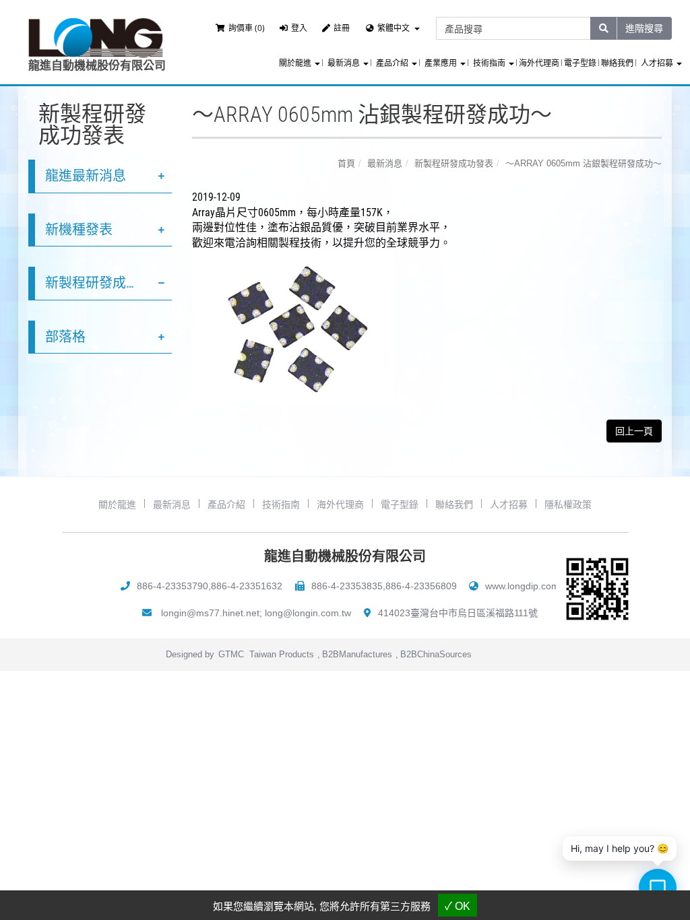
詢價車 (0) (246, 28)
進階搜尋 (644, 28)
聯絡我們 (617, 63)
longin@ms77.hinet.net (210, 612)
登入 (299, 28)
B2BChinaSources (436, 654)
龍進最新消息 (85, 176)
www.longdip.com (522, 586)
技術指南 (281, 504)
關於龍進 (117, 504)
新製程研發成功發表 (105, 283)
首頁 (346, 163)
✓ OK (457, 906)
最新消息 (384, 163)
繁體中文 (393, 28)
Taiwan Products (281, 654)
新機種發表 (79, 230)
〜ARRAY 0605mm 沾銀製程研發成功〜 (583, 163)
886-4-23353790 (172, 586)
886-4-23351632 (246, 586)
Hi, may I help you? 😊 (619, 848)
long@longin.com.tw (308, 612)
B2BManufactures (357, 654)
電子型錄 (580, 63)
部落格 (65, 337)
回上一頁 (634, 431)
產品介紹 (226, 504)
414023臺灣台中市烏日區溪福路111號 (458, 612)
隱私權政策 (568, 504)
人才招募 (509, 504)
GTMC (231, 654)
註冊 (342, 28)
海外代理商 (539, 63)
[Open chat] (658, 888)
